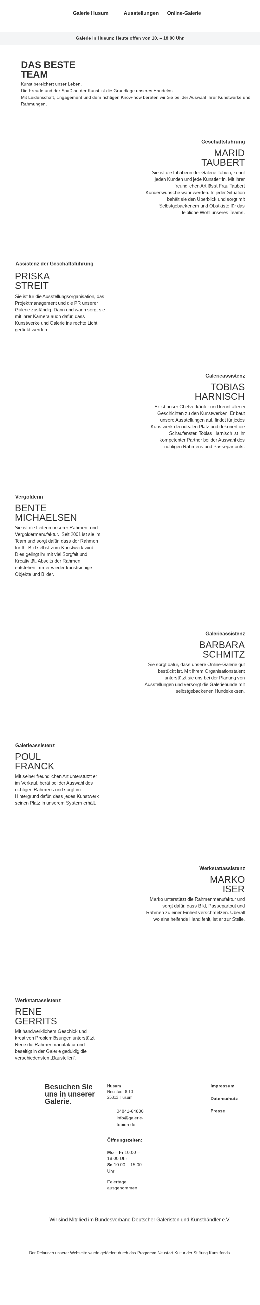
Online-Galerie (184, 13)
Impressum (222, 1085)
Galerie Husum (90, 13)
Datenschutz (224, 1098)
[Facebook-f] (213, 15)
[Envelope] (245, 15)
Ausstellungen (141, 13)
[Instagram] (224, 15)
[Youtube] (235, 15)
